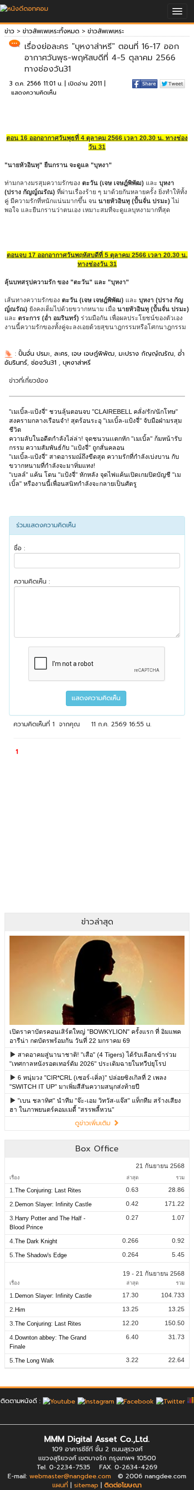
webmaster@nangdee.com (70, 1476)
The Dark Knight (36, 1241)
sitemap (86, 1485)
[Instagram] (96, 1401)
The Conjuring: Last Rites (48, 1190)
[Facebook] (135, 1401)
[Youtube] (59, 1401)
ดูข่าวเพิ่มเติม (94, 1123)
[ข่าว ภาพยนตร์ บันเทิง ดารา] (24, 6)
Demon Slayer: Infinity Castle (53, 1204)
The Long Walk (34, 1360)
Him (20, 1309)
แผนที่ (60, 1485)
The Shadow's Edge (41, 1255)
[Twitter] (170, 1401)
